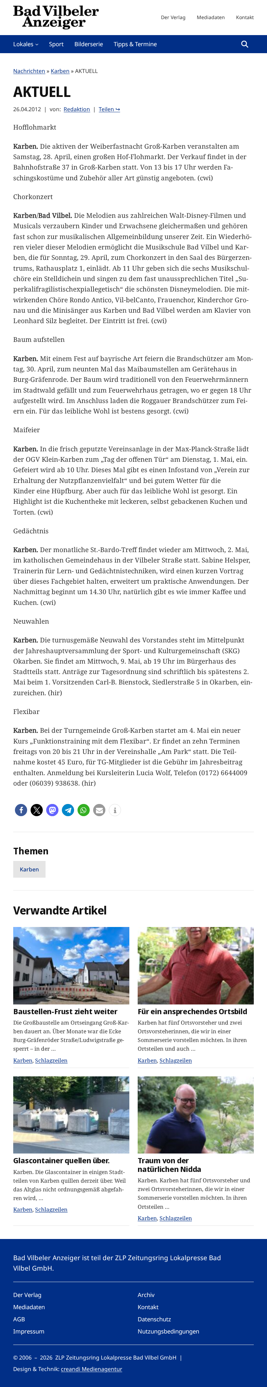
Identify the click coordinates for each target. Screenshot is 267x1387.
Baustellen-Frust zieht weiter (65, 1011)
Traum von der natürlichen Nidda (169, 1164)
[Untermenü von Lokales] (37, 44)
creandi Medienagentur (91, 1369)
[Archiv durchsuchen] (245, 44)
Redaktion (77, 109)
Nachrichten (29, 71)
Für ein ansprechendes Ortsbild (192, 1011)
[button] (21, 810)
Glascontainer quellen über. (61, 1160)
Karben (60, 71)
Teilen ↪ (109, 109)
